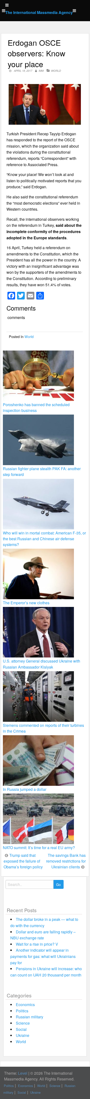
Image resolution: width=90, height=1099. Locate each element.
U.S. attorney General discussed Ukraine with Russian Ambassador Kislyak (41, 664)
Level (22, 1073)
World (56, 70)
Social (21, 1029)
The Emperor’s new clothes (26, 602)
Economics (25, 1004)
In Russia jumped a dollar (24, 789)
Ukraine (22, 1035)
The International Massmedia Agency (39, 12)
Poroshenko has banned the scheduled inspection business (36, 407)
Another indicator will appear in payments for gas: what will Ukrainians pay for (43, 956)
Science (23, 1023)
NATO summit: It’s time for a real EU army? (39, 847)
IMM (41, 70)
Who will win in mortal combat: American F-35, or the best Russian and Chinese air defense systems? (44, 538)
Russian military (29, 1017)
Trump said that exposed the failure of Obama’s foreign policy (23, 861)
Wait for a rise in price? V (37, 944)
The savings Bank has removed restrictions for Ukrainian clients (66, 861)
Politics (22, 1011)
